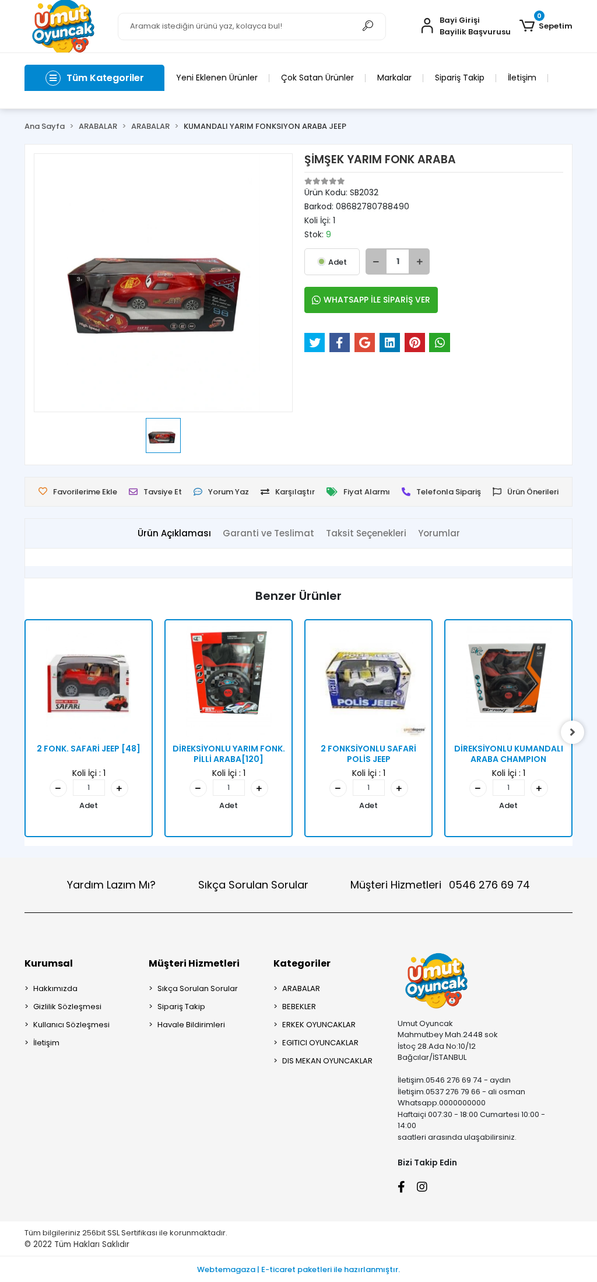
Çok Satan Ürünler (317, 77)
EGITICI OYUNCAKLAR (320, 1042)
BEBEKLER (299, 1006)
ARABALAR (301, 988)
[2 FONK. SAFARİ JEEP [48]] (88, 683)
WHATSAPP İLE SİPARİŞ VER (377, 299)
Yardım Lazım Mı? (111, 884)
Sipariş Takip (459, 77)
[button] (546, 26)
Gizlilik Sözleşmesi (67, 1006)
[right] (572, 732)
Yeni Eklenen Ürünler (217, 77)
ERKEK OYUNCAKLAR (319, 1024)
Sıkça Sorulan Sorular (253, 884)
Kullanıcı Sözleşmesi (71, 1024)
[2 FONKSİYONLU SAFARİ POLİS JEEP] (368, 683)
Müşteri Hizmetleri (440, 884)
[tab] (174, 533)
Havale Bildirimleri (191, 1024)
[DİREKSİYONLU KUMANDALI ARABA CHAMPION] (508, 683)
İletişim (522, 77)
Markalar (394, 77)
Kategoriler (302, 963)
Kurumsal (48, 963)
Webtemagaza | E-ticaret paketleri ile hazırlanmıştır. (298, 1269)
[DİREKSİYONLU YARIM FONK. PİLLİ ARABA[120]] (228, 683)
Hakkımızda (55, 988)
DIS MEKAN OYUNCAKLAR (327, 1060)
